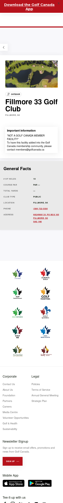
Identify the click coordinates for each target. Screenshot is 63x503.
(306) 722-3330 (40, 208)
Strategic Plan (39, 401)
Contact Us (9, 384)
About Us (8, 389)
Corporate (10, 376)
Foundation (9, 395)
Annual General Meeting (44, 395)
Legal (35, 376)
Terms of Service (40, 389)
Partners (7, 401)
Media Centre (10, 412)
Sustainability (10, 429)
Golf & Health (10, 423)
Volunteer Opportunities (16, 417)
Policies (35, 384)
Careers (7, 406)
